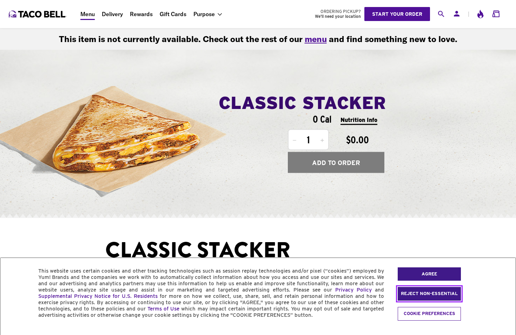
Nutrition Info (358, 119)
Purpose (204, 14)
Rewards (141, 14)
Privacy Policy (353, 290)
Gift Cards (173, 14)
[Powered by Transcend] (11, 331)
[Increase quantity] (322, 140)
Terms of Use (163, 309)
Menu (87, 14)
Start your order (397, 14)
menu (316, 39)
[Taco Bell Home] (38, 14)
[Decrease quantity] (294, 140)
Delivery (112, 14)
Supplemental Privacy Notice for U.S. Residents (98, 296)
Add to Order (336, 162)
